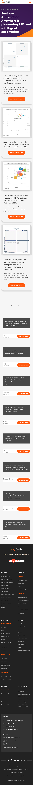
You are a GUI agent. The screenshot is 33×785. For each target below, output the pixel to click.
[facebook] (8, 760)
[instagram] (21, 760)
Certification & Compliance (16, 772)
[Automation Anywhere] (5, 2)
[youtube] (18, 760)
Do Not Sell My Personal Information (19, 766)
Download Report (16, 99)
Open (30, 1)
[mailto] (24, 760)
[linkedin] (15, 760)
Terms (20, 769)
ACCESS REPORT (23, 336)
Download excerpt (16, 152)
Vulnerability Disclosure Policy (13, 776)
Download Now (16, 285)
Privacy (6, 766)
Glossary (25, 776)
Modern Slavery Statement (10, 769)
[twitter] (11, 760)
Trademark (26, 769)
